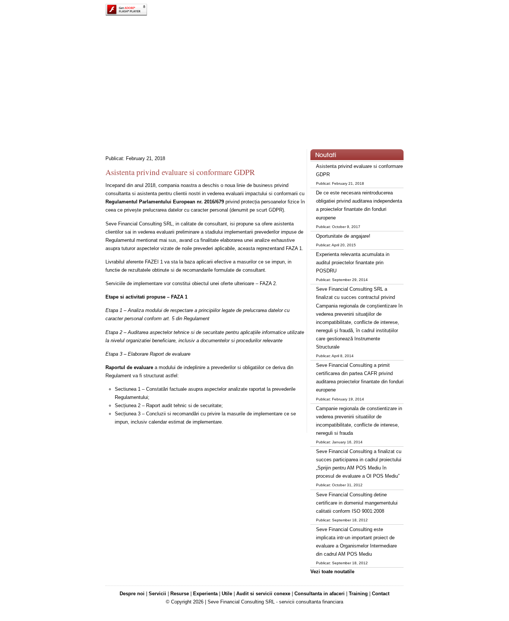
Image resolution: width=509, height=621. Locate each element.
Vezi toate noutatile (332, 571)
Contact (380, 593)
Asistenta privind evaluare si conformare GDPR (180, 172)
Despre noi (132, 593)
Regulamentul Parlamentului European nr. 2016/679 (164, 202)
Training (358, 593)
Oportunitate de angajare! (343, 236)
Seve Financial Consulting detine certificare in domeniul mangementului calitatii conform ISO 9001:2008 (357, 503)
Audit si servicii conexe (263, 593)
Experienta (205, 593)
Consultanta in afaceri (319, 593)
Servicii (157, 593)
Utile (227, 593)
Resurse (179, 593)
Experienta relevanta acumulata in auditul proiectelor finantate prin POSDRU (352, 263)
